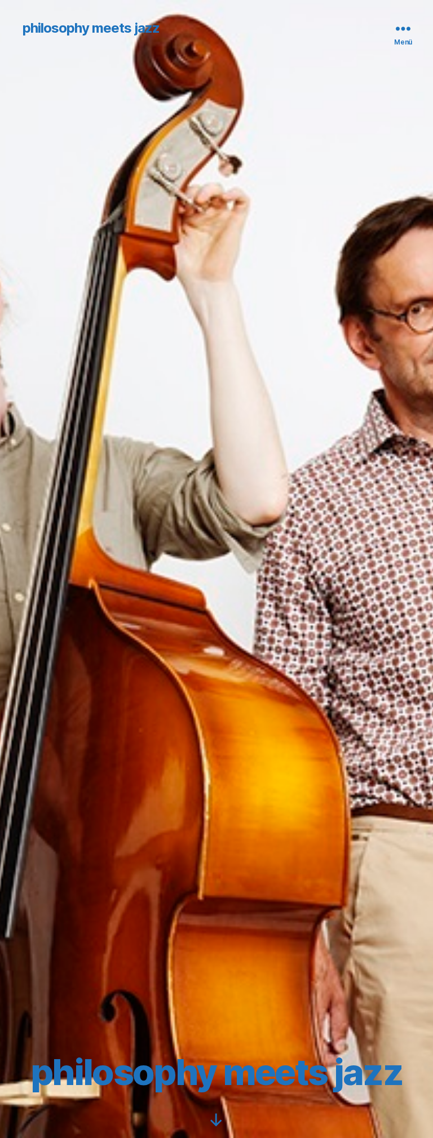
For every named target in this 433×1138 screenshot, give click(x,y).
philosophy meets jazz (91, 28)
